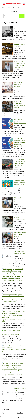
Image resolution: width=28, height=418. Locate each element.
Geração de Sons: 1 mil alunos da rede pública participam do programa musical (19, 163)
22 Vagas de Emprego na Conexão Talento (19, 200)
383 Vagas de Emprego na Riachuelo (18, 84)
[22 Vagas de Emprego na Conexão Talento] (7, 203)
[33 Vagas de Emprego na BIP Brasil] (13, 274)
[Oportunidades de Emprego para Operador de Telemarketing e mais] (13, 296)
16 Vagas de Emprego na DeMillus (11, 334)
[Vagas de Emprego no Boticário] (7, 49)
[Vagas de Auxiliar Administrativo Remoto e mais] (13, 347)
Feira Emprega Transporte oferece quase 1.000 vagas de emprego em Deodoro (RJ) (19, 142)
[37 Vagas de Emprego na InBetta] (7, 222)
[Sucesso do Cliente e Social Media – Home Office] (13, 314)
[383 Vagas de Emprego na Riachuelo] (7, 87)
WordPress (20, 413)
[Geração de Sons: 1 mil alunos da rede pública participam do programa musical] (7, 164)
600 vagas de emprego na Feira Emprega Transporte (20, 121)
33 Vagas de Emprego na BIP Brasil (12, 280)
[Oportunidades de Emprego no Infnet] (7, 257)
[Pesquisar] (21, 16)
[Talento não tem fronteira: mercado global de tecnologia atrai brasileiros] (7, 66)
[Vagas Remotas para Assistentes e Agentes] (7, 237)
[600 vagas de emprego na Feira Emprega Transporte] (7, 124)
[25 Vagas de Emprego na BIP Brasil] (13, 368)
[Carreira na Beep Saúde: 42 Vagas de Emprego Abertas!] (7, 184)
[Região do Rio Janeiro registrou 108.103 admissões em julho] (7, 107)
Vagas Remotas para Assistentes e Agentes (20, 234)
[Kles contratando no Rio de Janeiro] (7, 32)
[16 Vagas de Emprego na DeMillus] (13, 332)
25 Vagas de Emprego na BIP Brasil (12, 374)
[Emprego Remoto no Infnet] (7, 393)
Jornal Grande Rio (7, 409)
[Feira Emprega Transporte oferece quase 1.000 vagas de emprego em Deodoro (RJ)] (7, 143)
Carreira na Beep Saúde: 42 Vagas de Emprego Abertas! (19, 182)
